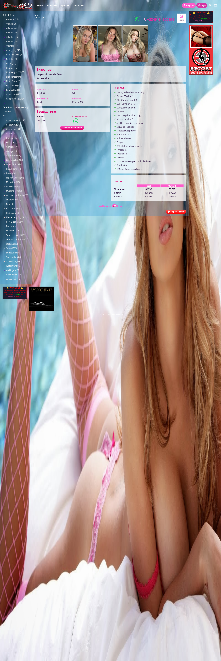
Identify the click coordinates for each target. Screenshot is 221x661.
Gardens (10, 146)
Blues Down (12, 81)
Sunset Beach (12, 252)
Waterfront (11, 265)
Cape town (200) (14, 98)
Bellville (9, 59)
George (9, 151)
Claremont (11, 129)
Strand (9, 248)
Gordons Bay (12, 160)
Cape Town (11, 94)
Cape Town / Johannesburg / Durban (16, 109)
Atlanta (9, 28)
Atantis (9, 23)
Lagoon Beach (13, 177)
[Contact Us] (215, 5)
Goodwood (11, 155)
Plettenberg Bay (13, 217)
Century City (12, 124)
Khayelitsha (11, 168)
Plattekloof (11, 213)
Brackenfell (11, 85)
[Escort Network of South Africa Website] (201, 73)
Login (203, 5)
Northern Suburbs (15, 195)
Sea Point (10, 230)
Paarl (8, 204)
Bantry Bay (11, 50)
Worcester (11, 279)
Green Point (12, 164)
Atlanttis (10, 45)
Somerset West (13, 235)
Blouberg (10, 68)
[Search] (210, 5)
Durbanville (11, 138)
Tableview (11, 261)
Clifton (9, 133)
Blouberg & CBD (14, 72)
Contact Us (78, 5)
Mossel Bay (11, 186)
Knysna (9, 173)
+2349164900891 (160, 19)
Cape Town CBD (13, 120)
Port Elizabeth (13, 221)
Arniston (10, 19)
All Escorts (52, 5)
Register (190, 5)
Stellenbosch (12, 243)
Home (40, 5)
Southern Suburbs (15, 239)
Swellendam (12, 257)
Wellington (11, 270)
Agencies (64, 5)
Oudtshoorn (12, 199)
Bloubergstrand (13, 76)
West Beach (11, 274)
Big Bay (9, 63)
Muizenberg (12, 190)
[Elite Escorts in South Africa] (41, 309)
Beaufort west (13, 54)
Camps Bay (11, 90)
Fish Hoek (10, 142)
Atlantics (10, 37)
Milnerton (11, 182)
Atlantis (9, 41)
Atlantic (9, 32)
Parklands (11, 208)
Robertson (11, 226)
